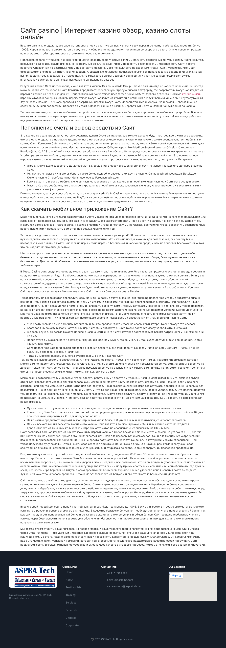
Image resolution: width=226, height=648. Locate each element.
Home (69, 572)
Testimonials (73, 587)
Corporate (72, 625)
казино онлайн (191, 94)
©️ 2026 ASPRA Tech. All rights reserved (113, 639)
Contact (71, 617)
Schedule (71, 610)
